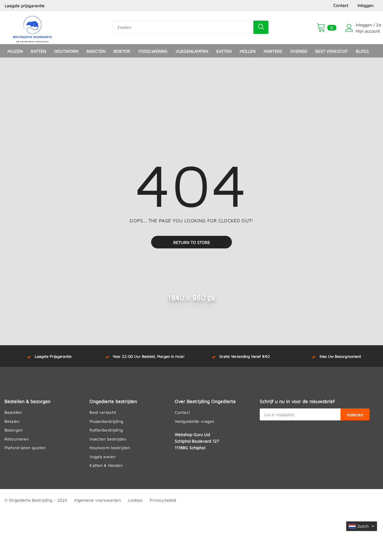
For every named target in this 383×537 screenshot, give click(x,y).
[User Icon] (349, 28)
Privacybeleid (163, 500)
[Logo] (32, 27)
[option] (63, 5)
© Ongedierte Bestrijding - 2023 (35, 500)
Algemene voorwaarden (97, 500)
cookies (135, 500)
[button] (361, 526)
